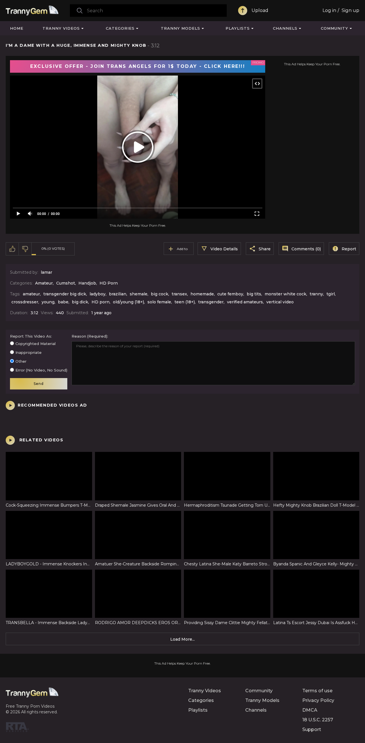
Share (265, 248)
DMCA (309, 710)
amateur (31, 294)
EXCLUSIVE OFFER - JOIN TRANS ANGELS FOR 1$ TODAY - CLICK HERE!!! (137, 66)
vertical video (280, 301)
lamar (46, 272)
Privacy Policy (318, 700)
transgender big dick (64, 294)
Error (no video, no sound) (41, 370)
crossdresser (24, 301)
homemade (202, 294)
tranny (316, 294)
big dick (80, 301)
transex (179, 294)
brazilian (117, 294)
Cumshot (65, 283)
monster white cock (285, 294)
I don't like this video (25, 249)
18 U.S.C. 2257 (317, 719)
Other (21, 361)
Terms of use (317, 690)
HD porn (101, 301)
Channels (285, 28)
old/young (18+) (128, 301)
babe (63, 301)
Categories (120, 28)
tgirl (331, 294)
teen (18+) (185, 301)
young (48, 301)
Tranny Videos (61, 28)
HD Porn (109, 283)
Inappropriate (28, 352)
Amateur (44, 283)
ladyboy (98, 294)
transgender (211, 301)
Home (16, 28)
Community (334, 28)
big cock (159, 294)
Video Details (224, 248)
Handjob (87, 283)
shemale (138, 294)
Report (349, 248)
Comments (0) (306, 248)
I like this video (12, 249)
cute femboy (230, 294)
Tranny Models (180, 28)
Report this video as (30, 336)
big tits (254, 294)
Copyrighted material (35, 343)
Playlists (238, 28)
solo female (159, 301)
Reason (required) (89, 336)
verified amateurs (245, 301)
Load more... (182, 639)
